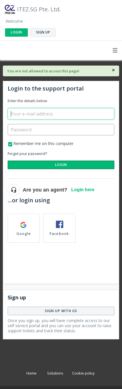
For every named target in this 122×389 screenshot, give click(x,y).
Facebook (59, 233)
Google (23, 233)
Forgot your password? (27, 153)
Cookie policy (83, 373)
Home (31, 373)
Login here (82, 189)
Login (61, 164)
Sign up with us (61, 310)
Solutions (55, 373)
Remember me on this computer (43, 143)
